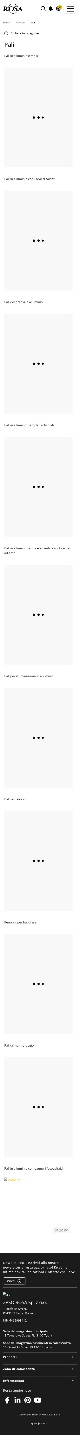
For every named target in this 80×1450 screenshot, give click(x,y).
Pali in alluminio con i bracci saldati (29, 179)
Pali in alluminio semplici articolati (29, 425)
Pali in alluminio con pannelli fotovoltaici (33, 1168)
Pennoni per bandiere (20, 922)
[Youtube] (37, 1400)
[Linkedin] (17, 1400)
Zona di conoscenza (19, 1369)
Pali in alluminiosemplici (21, 56)
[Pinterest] (27, 1400)
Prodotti (10, 1357)
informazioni (13, 1381)
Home (6, 22)
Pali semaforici (15, 799)
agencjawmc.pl (40, 1423)
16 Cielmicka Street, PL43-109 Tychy (27, 1347)
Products (20, 22)
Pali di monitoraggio (19, 1045)
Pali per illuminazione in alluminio (29, 676)
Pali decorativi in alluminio (23, 302)
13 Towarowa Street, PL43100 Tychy (27, 1335)
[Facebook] (7, 1400)
